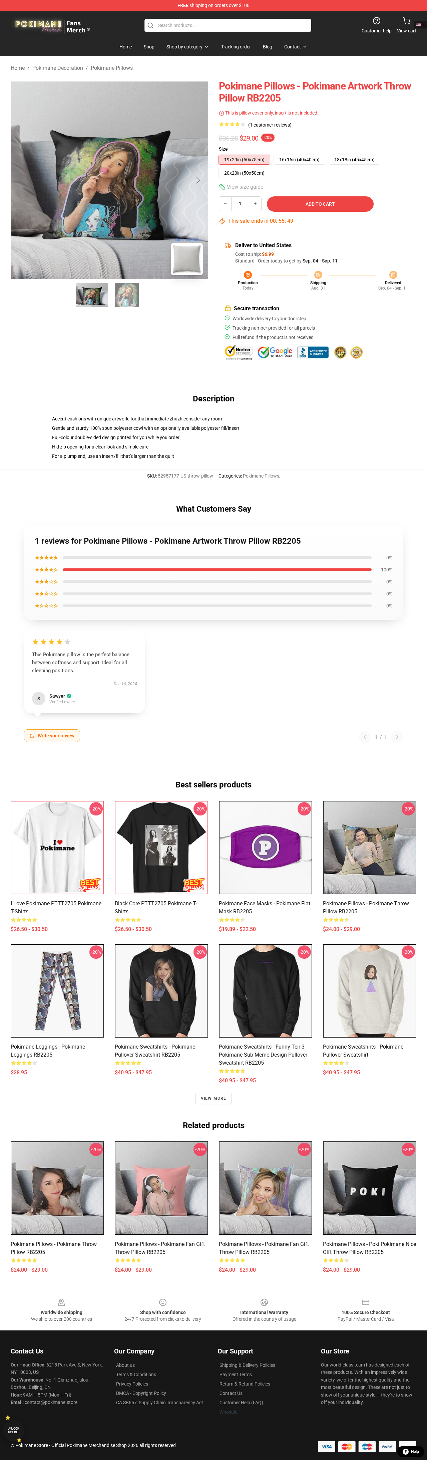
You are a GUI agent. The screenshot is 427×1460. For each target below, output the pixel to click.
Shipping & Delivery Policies (247, 1365)
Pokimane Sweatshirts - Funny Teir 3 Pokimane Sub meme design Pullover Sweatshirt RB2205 (263, 1055)
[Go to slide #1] (92, 295)
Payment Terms (236, 1374)
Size (223, 149)
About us (125, 1365)
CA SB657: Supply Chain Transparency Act (159, 1402)
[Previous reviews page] (365, 737)
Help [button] (415, 1451)
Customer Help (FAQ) (241, 1402)
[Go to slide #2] (127, 295)
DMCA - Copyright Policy (141, 1393)
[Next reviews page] (397, 737)
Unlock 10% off (13, 1430)
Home (18, 68)
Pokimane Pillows (112, 68)
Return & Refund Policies (245, 1384)
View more (214, 1098)
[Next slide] (198, 180)
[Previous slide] (21, 180)
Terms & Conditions (136, 1374)
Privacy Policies (132, 1384)
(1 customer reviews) (270, 125)
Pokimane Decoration (57, 68)
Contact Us (231, 1393)
